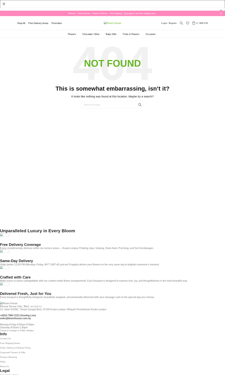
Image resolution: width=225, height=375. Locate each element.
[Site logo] (112, 22)
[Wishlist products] (187, 23)
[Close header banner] (221, 13)
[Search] (181, 23)
